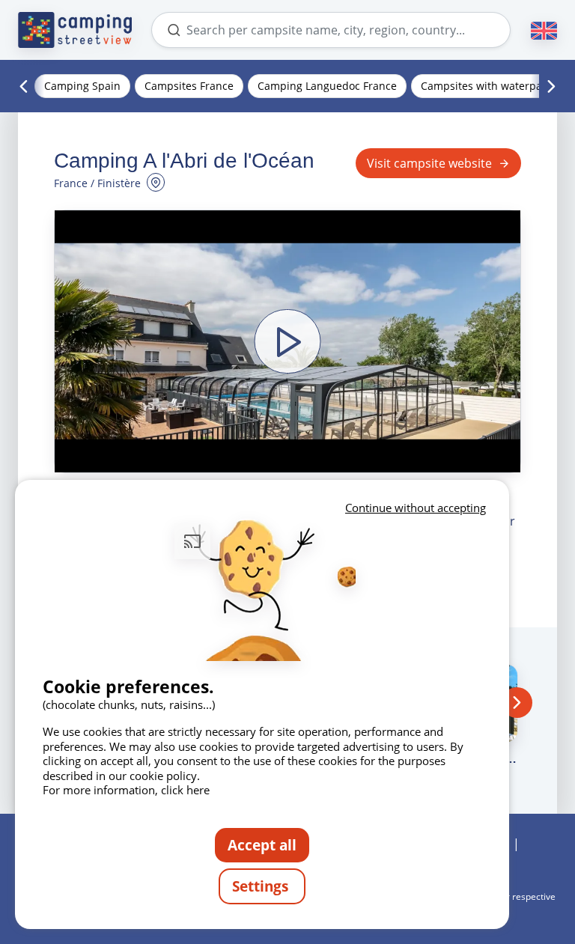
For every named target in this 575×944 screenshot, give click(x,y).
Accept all (262, 844)
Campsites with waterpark (486, 86)
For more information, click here (126, 789)
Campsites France (189, 86)
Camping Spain (82, 86)
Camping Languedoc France (327, 86)
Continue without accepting (415, 507)
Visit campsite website (429, 163)
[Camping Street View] (75, 30)
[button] (287, 341)
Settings (262, 886)
